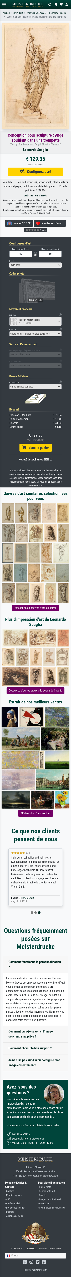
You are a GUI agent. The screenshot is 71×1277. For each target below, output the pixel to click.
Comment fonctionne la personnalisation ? (34, 964)
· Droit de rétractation (15, 1207)
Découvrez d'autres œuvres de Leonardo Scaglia (35, 690)
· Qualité (42, 1195)
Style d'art (18, 13)
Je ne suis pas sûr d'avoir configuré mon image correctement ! (34, 1062)
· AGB (7, 1199)
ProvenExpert (27, 898)
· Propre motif (44, 1187)
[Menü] (4, 4)
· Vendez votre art (46, 1191)
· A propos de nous (14, 1216)
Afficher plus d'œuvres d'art (36, 813)
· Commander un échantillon (51, 1207)
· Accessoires (44, 1203)
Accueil (6, 13)
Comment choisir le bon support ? (30, 1048)
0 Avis (42, 230)
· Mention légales (13, 1195)
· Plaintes (9, 1211)
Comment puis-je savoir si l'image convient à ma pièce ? (30, 1033)
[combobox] (35, 265)
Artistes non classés (36, 13)
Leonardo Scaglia (57, 13)
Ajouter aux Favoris (52, 223)
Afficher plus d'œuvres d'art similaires (35, 608)
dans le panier (37, 448)
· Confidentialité (12, 1203)
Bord (11, 261)
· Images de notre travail (49, 1199)
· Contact (9, 1191)
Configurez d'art (37, 171)
